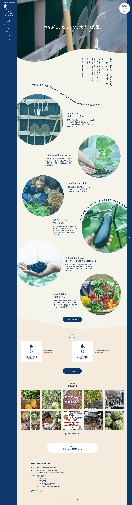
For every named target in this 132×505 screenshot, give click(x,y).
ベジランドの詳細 (72, 319)
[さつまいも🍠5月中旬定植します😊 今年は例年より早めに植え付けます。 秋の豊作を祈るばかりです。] (72, 399)
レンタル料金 (9, 35)
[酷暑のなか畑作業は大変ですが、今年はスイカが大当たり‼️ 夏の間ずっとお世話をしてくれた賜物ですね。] (114, 420)
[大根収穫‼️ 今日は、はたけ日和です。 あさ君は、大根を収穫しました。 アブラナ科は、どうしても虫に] (51, 420)
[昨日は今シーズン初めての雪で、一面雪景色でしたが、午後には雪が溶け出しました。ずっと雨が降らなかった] (114, 399)
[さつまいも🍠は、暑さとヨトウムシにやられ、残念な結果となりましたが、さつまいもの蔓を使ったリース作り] (30, 420)
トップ (8, 20)
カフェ (8, 39)
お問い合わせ (9, 43)
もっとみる (72, 371)
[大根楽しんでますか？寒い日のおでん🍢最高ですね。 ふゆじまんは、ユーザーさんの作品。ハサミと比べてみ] (93, 399)
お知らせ (9, 28)
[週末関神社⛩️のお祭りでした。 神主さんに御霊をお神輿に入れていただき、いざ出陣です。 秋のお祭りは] (93, 420)
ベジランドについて (8, 24)
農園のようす (8, 31)
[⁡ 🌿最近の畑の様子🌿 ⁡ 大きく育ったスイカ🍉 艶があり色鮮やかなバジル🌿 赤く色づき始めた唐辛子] (51, 399)
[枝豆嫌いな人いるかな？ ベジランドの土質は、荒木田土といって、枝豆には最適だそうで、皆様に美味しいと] (30, 399)
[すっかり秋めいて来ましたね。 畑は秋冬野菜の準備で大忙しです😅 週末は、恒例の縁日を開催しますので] (72, 420)
